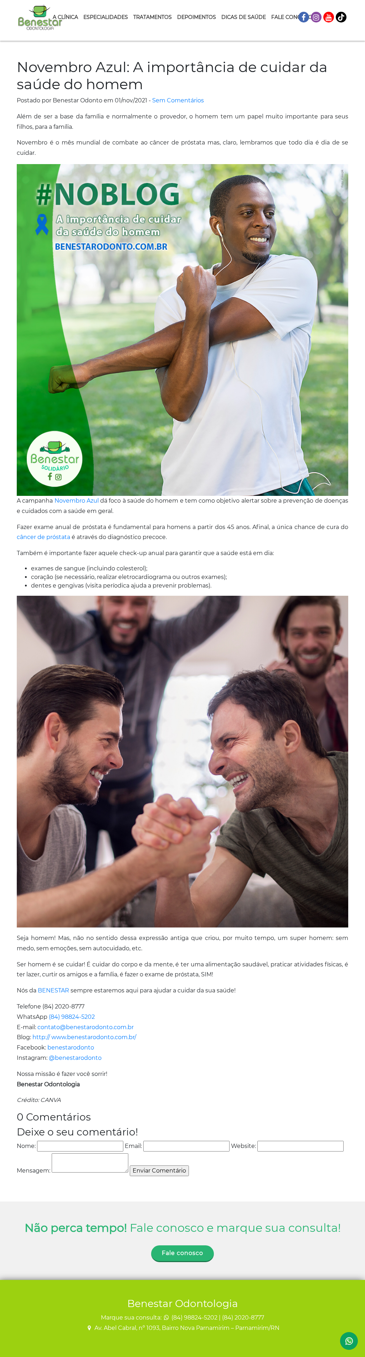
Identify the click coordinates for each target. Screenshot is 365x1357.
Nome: (26, 1146)
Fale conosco (182, 1253)
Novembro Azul (77, 500)
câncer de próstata (43, 537)
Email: (133, 1146)
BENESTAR (54, 990)
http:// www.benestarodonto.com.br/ (84, 1037)
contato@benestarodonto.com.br (85, 1027)
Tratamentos (152, 17)
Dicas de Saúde (243, 17)
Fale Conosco (292, 17)
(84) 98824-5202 (72, 1016)
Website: (243, 1146)
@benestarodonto (75, 1057)
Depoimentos (196, 17)
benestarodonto (70, 1047)
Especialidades (105, 17)
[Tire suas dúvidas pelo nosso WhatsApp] (349, 1341)
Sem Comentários (178, 100)
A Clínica (65, 17)
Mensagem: (33, 1170)
